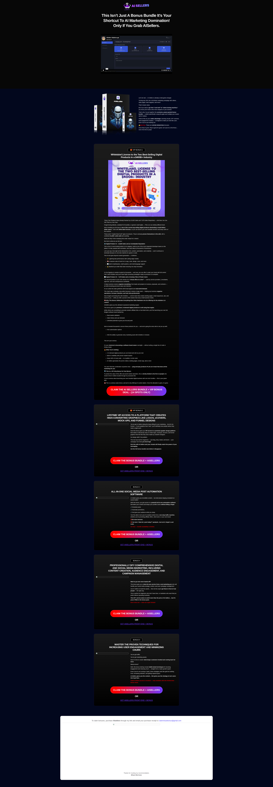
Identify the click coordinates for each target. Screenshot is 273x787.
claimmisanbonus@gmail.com (170, 721)
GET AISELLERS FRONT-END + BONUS (136, 471)
